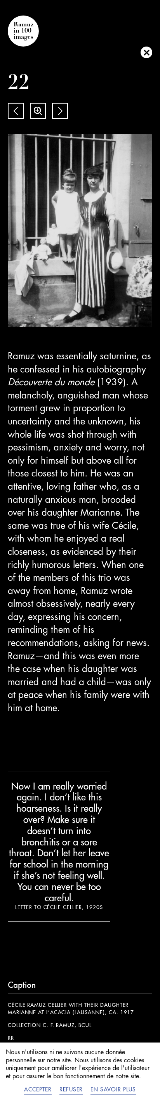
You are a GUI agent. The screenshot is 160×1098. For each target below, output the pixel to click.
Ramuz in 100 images (23, 31)
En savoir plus (113, 1089)
